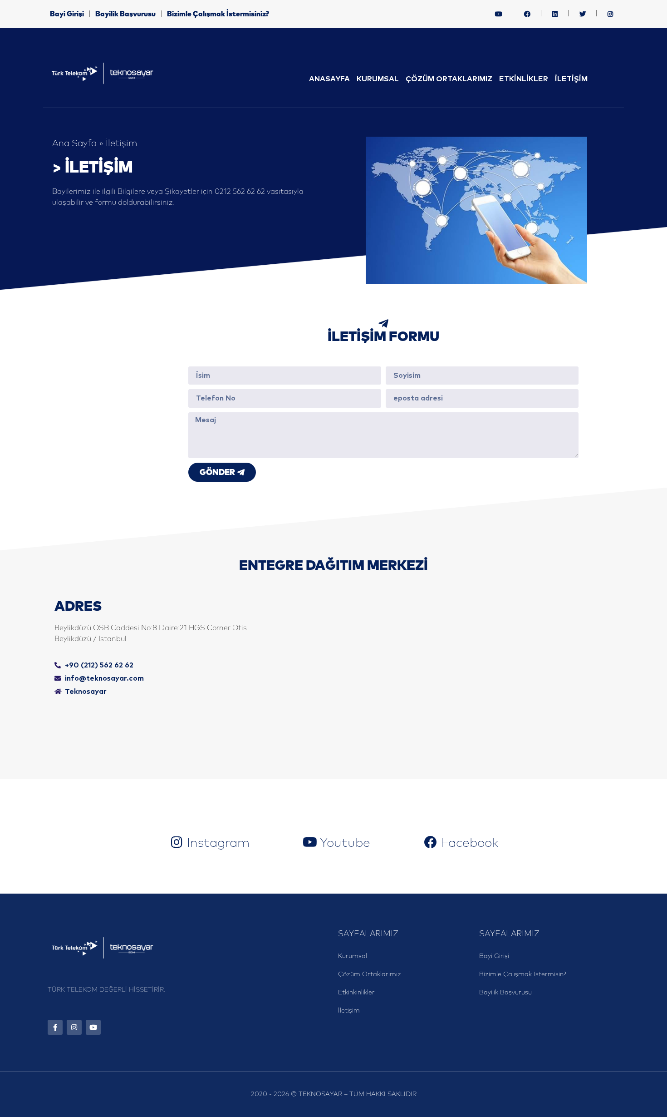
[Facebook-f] (55, 1027)
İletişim (571, 79)
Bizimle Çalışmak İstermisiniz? (218, 14)
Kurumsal (378, 79)
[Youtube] (93, 1027)
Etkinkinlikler (356, 992)
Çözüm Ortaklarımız (449, 79)
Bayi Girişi (67, 14)
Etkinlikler (523, 79)
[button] (499, 14)
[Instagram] (74, 1027)
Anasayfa (329, 79)
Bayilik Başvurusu (125, 14)
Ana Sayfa (74, 143)
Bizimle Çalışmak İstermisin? (522, 974)
